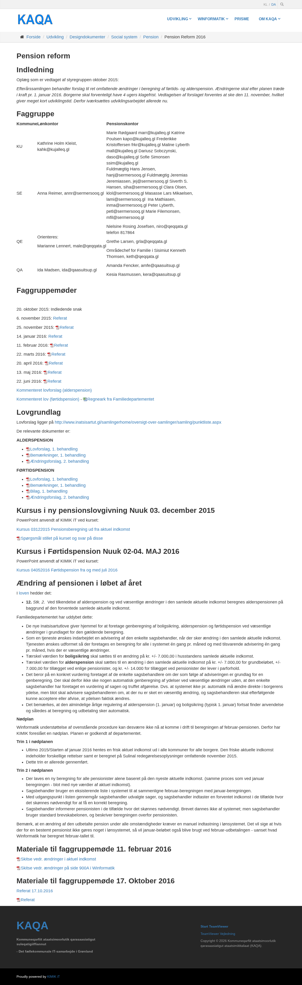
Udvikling (177, 19)
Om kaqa (268, 19)
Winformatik (211, 19)
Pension (151, 37)
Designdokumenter (87, 37)
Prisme (242, 19)
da (273, 4)
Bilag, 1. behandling (48, 491)
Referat (60, 318)
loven (24, 593)
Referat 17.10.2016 (35, 891)
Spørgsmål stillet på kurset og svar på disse (62, 538)
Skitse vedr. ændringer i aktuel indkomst (58, 859)
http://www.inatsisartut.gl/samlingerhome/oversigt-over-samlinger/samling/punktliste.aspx (138, 422)
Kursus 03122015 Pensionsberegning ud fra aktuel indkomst (73, 529)
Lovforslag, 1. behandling (54, 449)
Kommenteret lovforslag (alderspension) (54, 390)
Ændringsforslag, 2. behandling (59, 461)
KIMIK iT (53, 976)
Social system (124, 37)
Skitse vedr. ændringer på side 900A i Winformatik (68, 868)
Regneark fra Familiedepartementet (120, 399)
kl (266, 4)
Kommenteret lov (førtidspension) (48, 399)
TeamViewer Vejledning (218, 934)
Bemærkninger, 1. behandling (58, 455)
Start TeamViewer (214, 926)
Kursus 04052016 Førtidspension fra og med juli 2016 (67, 570)
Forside (33, 37)
